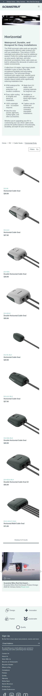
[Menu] (39, 6)
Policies (4, 673)
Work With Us (6, 659)
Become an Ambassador (10, 662)
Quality (4, 675)
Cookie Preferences (8, 689)
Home (4, 143)
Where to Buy (6, 667)
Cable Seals (18, 143)
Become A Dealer (7, 664)
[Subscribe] (39, 643)
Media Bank (6, 681)
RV (10, 143)
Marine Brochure (7, 684)
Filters (32, 149)
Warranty (5, 678)
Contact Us (5, 653)
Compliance (6, 670)
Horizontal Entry (31, 143)
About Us (5, 656)
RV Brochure (6, 686)
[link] (21, 177)
